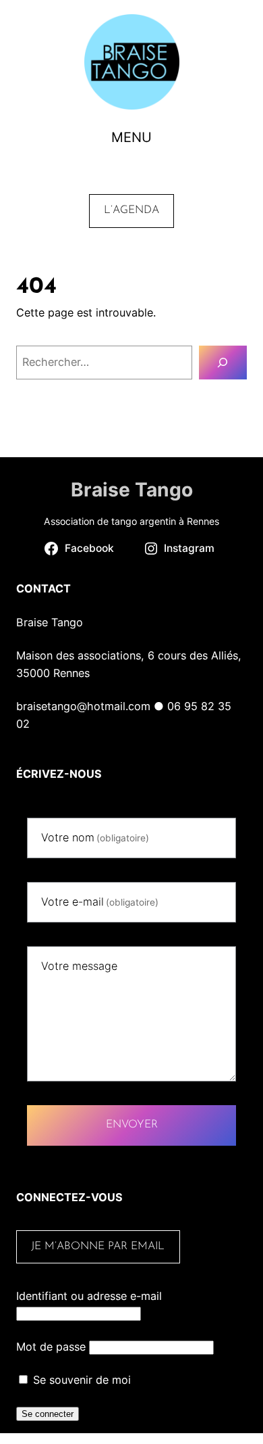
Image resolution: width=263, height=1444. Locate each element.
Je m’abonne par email (98, 1246)
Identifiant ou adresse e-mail (89, 1296)
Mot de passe (51, 1346)
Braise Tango (132, 489)
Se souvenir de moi (80, 1380)
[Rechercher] (223, 362)
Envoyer (132, 1124)
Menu (131, 137)
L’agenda (131, 210)
